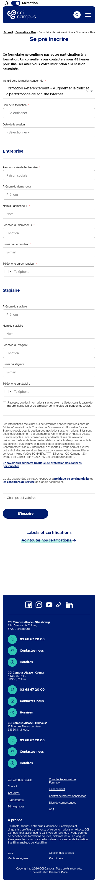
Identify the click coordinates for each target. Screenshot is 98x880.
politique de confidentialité (72, 478)
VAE (51, 809)
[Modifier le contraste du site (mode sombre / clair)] (6, 3)
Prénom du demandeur (17, 186)
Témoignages (16, 806)
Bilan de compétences (62, 802)
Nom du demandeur (15, 206)
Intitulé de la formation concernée (23, 80)
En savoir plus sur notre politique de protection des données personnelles (42, 465)
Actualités (14, 793)
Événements (16, 800)
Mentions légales (18, 858)
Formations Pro (25, 32)
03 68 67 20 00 (32, 639)
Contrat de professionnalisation (67, 796)
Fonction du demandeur (17, 225)
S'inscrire (26, 514)
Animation (29, 3)
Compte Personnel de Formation (62, 781)
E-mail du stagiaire (13, 364)
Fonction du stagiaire (15, 345)
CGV (11, 852)
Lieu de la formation (15, 105)
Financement (57, 789)
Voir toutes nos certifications (46, 540)
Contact (12, 786)
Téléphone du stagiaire (16, 383)
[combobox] (49, 91)
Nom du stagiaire (13, 325)
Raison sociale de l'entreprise (20, 167)
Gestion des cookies (61, 852)
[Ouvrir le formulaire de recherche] (77, 14)
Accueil (8, 32)
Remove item (87, 91)
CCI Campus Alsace (20, 779)
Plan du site (56, 858)
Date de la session (14, 124)
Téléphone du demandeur (19, 263)
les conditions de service (19, 482)
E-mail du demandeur (16, 244)
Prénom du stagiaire (15, 306)
